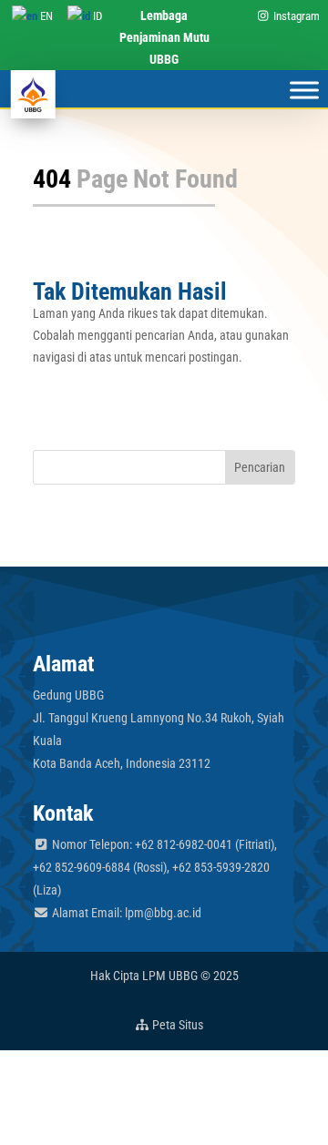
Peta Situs (176, 1024)
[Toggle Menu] (304, 90)
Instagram (295, 16)
